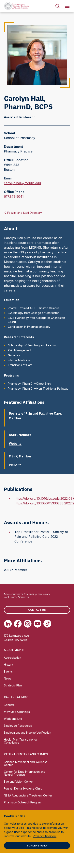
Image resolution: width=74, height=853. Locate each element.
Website (15, 444)
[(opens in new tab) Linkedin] (8, 624)
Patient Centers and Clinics (26, 754)
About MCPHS (14, 650)
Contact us (37, 609)
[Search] (57, 6)
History (8, 664)
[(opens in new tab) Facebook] (18, 624)
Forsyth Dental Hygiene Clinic (23, 788)
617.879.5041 (14, 197)
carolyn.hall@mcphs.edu (22, 183)
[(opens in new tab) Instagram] (28, 624)
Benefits (9, 704)
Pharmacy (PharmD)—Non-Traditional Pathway (38, 388)
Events (8, 671)
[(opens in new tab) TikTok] (47, 624)
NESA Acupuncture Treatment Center (28, 795)
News (7, 678)
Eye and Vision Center (18, 781)
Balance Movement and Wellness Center (25, 763)
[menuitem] (57, 6)
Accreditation (12, 657)
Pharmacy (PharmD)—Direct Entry (30, 383)
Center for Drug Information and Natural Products (24, 773)
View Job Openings (17, 711)
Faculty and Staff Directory (24, 212)
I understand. (37, 845)
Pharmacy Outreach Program (22, 802)
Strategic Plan (13, 685)
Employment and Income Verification (27, 732)
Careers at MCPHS (17, 697)
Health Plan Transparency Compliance (20, 741)
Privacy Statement (44, 836)
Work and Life (13, 718)
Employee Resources (18, 725)
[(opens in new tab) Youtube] (37, 624)
